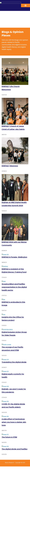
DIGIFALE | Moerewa (10, 166)
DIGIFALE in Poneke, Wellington (14, 257)
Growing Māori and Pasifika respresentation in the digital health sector (14, 287)
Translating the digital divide (14, 362)
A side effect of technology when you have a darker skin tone (14, 422)
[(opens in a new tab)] (15, 227)
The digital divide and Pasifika (14, 449)
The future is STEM (9, 437)
